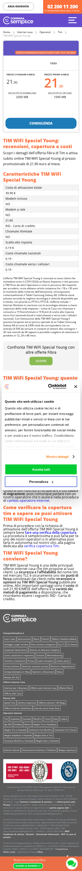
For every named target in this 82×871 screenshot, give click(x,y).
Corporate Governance (15, 649)
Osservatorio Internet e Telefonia (39, 750)
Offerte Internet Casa (14, 682)
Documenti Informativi (47, 834)
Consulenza (41, 123)
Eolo (55, 718)
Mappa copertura (67, 750)
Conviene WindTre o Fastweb (18, 740)
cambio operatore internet (28, 500)
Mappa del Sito (11, 677)
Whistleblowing (54, 655)
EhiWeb (18, 724)
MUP (67, 831)
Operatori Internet (12, 713)
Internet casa (25, 32)
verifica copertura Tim (41, 546)
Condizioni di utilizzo (13, 834)
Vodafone (15, 718)
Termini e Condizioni (14, 660)
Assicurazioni (24, 638)
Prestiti (45, 638)
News (60, 671)
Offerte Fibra (65, 687)
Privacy (31, 660)
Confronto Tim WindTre (40, 729)
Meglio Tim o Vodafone (45, 724)
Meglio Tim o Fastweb (15, 729)
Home (6, 32)
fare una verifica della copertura (50, 532)
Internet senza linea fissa (47, 708)
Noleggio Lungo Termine (16, 644)
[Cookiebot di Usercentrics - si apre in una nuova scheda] (49, 386)
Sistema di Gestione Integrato (44, 649)
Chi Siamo (72, 644)
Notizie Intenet (12, 750)
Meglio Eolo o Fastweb (47, 740)
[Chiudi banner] (75, 386)
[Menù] (73, 20)
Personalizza (38, 481)
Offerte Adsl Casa (13, 693)
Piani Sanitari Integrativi (43, 644)
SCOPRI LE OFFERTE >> (28, 865)
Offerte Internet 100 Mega (52, 702)
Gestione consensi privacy (35, 666)
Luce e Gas (9, 638)
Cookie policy (63, 660)
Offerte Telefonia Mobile (64, 638)
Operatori (45, 32)
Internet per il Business (16, 687)
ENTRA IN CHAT (72, 864)
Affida (40, 851)
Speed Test (9, 702)
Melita (27, 724)
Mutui (36, 638)
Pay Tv (61, 644)
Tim (60, 32)
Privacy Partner (12, 666)
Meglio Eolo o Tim (43, 735)
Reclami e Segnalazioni (62, 666)
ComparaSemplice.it (13, 633)
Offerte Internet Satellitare (17, 708)
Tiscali (47, 718)
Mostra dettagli (57, 456)
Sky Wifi (8, 724)
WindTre (37, 718)
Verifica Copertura (27, 702)
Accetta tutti (41, 469)
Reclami (30, 834)
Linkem (63, 718)
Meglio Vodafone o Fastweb (18, 735)
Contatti (40, 655)
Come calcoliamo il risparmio (19, 655)
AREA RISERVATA (18, 6)
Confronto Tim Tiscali (65, 729)
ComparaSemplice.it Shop (17, 671)
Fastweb (26, 718)
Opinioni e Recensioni (43, 671)
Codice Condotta (45, 660)
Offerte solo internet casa (43, 687)
